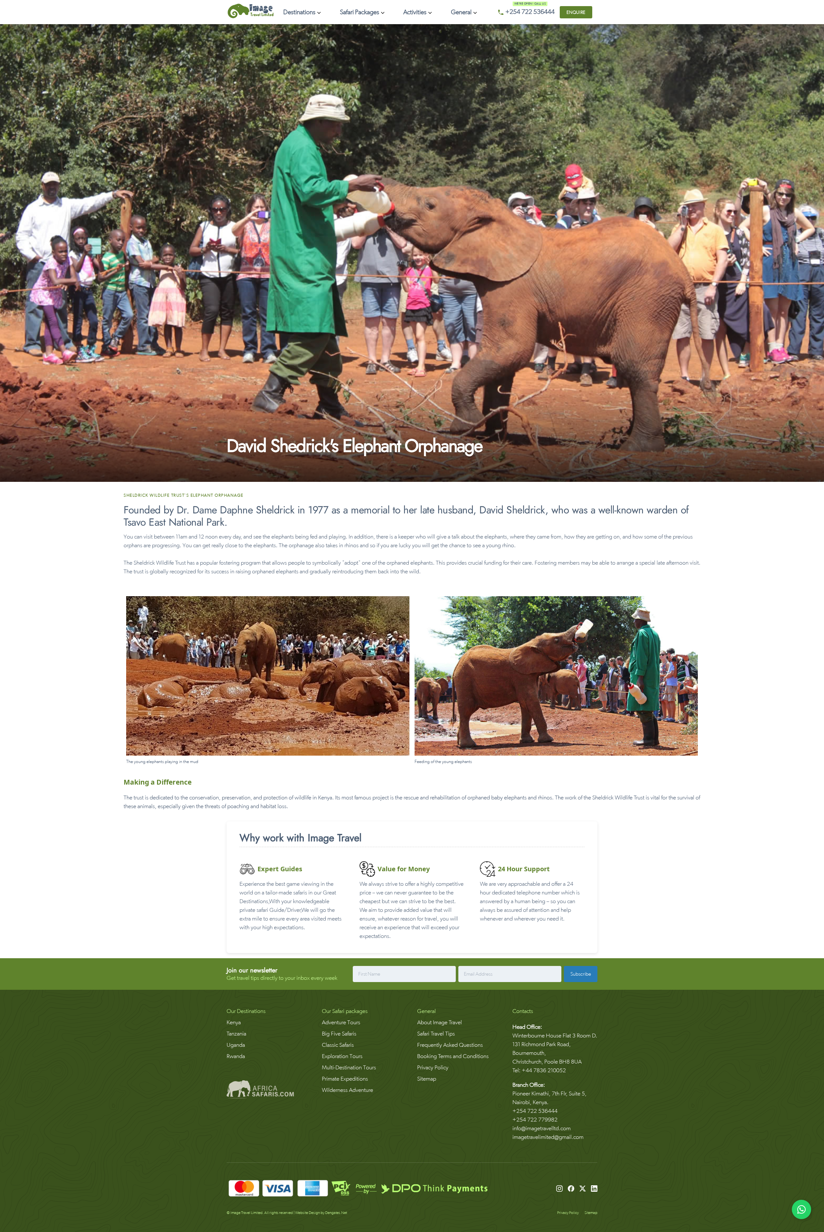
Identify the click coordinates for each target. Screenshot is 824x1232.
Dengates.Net (336, 1212)
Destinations (299, 12)
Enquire (575, 12)
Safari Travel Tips (436, 1033)
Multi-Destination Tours (349, 1067)
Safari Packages (359, 12)
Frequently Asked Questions (450, 1044)
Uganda (236, 1044)
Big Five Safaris (339, 1033)
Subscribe (580, 974)
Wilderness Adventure (347, 1089)
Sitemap (426, 1078)
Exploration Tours (342, 1056)
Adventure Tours (341, 1022)
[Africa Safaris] (269, 1090)
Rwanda (236, 1056)
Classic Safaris (338, 1044)
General (461, 12)
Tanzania (236, 1033)
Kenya (234, 1022)
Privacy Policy (432, 1067)
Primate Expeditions (345, 1078)
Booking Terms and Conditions (453, 1056)
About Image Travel (439, 1022)
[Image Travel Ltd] (251, 16)
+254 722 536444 (530, 12)
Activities (414, 12)
